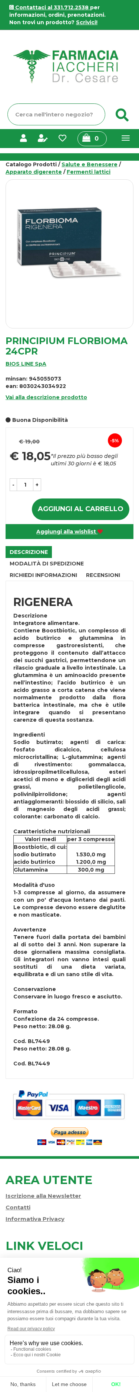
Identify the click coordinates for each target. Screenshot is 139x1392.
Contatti (18, 1207)
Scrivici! (86, 22)
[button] (13, 484)
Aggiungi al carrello (80, 509)
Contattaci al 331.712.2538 (52, 7)
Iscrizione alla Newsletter (43, 1195)
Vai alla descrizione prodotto (46, 397)
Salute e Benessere (90, 164)
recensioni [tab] (103, 575)
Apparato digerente (34, 172)
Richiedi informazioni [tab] (43, 575)
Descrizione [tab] (29, 552)
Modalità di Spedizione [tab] (47, 563)
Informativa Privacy (35, 1218)
